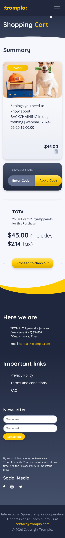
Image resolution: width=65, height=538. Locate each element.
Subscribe (14, 436)
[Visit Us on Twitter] (20, 486)
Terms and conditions (28, 382)
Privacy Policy (21, 375)
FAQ (14, 390)
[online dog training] (15, 8)
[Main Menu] (56, 8)
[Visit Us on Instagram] (12, 486)
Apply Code (48, 180)
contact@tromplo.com (34, 344)
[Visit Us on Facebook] (4, 486)
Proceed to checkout (32, 263)
